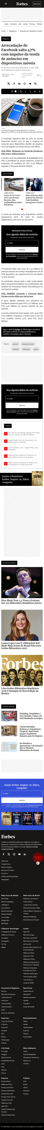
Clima (25, 1051)
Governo (26, 1091)
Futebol (4, 1031)
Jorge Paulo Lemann (30, 905)
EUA (24, 1081)
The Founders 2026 (30, 977)
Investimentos (6, 997)
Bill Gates (4, 923)
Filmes (25, 1024)
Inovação (4, 938)
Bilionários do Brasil (30, 938)
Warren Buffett (6, 914)
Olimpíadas (5, 1040)
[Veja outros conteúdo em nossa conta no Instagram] (14, 854)
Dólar (3, 1010)
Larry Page (5, 917)
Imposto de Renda (8, 1013)
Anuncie (37, 4)
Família (25, 1000)
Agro (6, 24)
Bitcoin (3, 991)
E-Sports (4, 1024)
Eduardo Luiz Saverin (30, 899)
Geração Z (27, 994)
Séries (25, 1021)
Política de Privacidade (35, 805)
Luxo (3, 1064)
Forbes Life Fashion (8, 1091)
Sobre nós (4, 861)
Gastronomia (6, 1057)
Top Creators (28, 980)
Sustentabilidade (29, 1054)
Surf (2, 1034)
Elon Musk (4, 899)
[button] (25, 91)
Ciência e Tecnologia (10, 928)
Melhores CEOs (28, 953)
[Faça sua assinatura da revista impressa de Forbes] (6, 818)
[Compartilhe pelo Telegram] (30, 83)
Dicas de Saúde (28, 1007)
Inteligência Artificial (8, 932)
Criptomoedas (6, 1007)
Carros (3, 1073)
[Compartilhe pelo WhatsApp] (25, 83)
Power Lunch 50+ (7, 1088)
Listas (25, 24)
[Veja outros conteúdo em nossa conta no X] (9, 854)
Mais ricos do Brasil (31, 895)
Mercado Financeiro (8, 994)
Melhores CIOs (28, 956)
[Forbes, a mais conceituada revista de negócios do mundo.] (22, 836)
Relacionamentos (29, 997)
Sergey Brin (5, 920)
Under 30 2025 (28, 983)
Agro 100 (26, 932)
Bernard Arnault (7, 911)
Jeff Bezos (5, 905)
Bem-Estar (27, 988)
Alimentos (27, 1061)
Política (26, 1078)
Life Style (5, 1048)
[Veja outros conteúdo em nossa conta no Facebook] (3, 854)
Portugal (4, 1051)
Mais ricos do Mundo (9, 895)
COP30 (26, 1064)
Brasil (25, 1084)
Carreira (13, 24)
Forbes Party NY (7, 1094)
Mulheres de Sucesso (30, 974)
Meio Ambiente (29, 1048)
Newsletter (5, 880)
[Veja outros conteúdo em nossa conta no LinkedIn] (25, 854)
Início (3, 31)
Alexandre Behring (29, 917)
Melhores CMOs (29, 959)
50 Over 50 (27, 944)
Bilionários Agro (28, 935)
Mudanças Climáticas (31, 1057)
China (25, 1088)
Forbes (17, 329)
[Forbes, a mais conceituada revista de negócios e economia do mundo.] (22, 4)
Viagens (4, 1054)
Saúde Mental (28, 991)
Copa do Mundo (7, 1021)
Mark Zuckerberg (7, 902)
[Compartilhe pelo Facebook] (14, 83)
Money (32, 24)
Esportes (5, 1018)
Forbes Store (5, 864)
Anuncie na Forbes (7, 870)
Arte (2, 1067)
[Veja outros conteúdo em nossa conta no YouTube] (19, 854)
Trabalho (26, 1004)
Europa (25, 1094)
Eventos (26, 1031)
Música (25, 1034)
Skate (3, 1037)
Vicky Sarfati (28, 902)
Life (19, 24)
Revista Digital (6, 867)
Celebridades (28, 1027)
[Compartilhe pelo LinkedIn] (19, 83)
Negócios (13, 31)
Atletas (4, 1043)
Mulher (39, 24)
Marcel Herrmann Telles (31, 908)
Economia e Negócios (10, 988)
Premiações (27, 1037)
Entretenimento (30, 1018)
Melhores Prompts (7, 935)
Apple (3, 947)
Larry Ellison (5, 908)
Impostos (4, 1000)
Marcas (4, 1070)
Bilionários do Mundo (30, 941)
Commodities (6, 1004)
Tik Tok (3, 944)
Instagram (5, 941)
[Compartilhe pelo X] (9, 83)
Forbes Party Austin (8, 1097)
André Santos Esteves (31, 920)
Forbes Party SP (7, 1100)
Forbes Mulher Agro (8, 1115)
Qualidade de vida (7, 1061)
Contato (4, 873)
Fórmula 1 (4, 1027)
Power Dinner (6, 1081)
